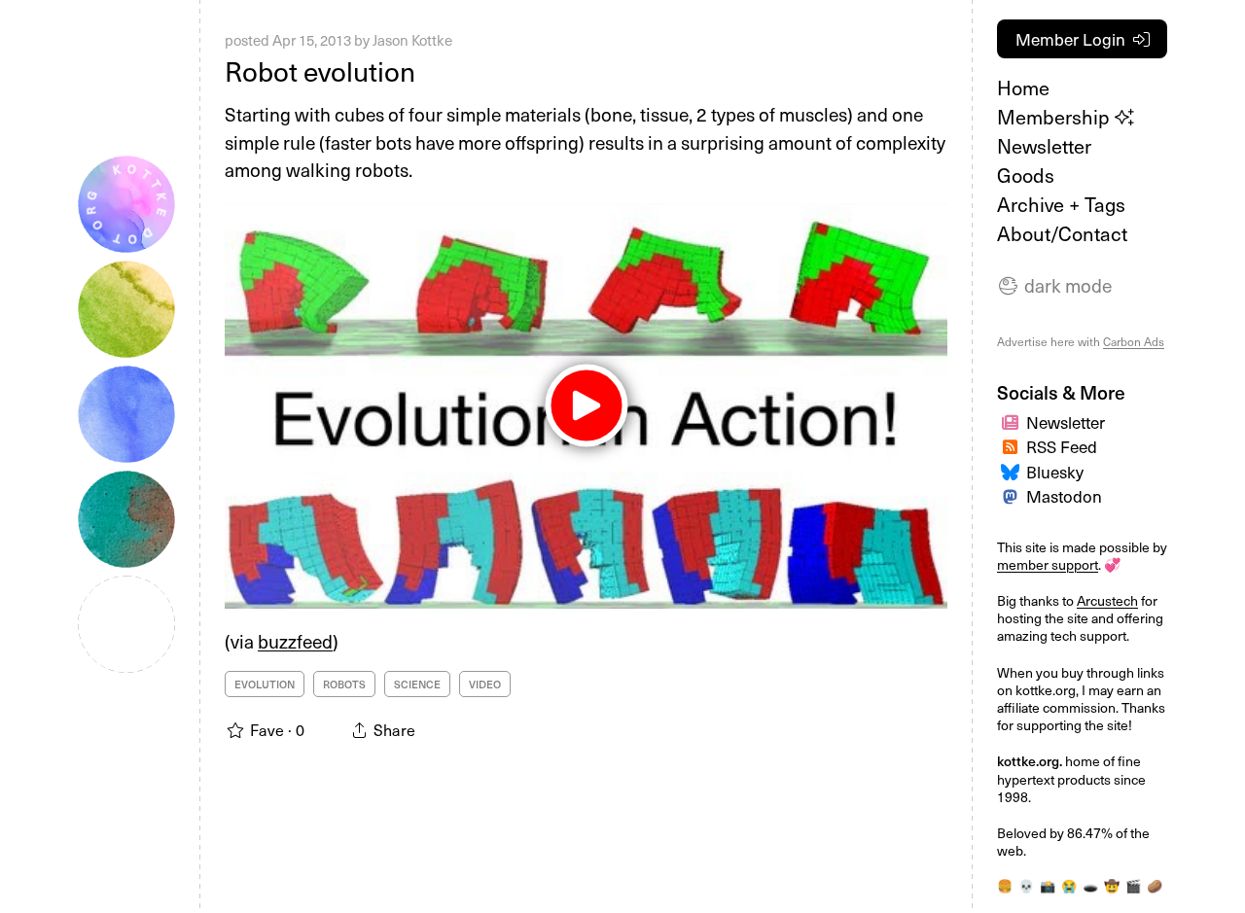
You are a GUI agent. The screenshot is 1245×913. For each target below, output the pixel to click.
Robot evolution (320, 70)
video (485, 684)
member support (1047, 564)
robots (344, 684)
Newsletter (1044, 145)
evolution (264, 684)
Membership (1056, 116)
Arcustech (1107, 600)
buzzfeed (295, 640)
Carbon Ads (1133, 341)
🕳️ (1090, 885)
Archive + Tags (1061, 204)
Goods (1025, 175)
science (417, 684)
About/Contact (1062, 233)
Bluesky (1055, 471)
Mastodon (1064, 496)
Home (1023, 87)
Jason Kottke (412, 40)
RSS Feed (1061, 446)
